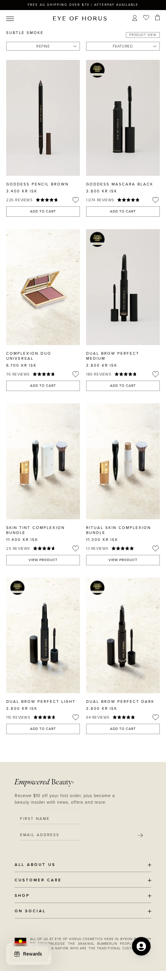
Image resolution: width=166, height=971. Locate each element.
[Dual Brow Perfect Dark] (123, 636)
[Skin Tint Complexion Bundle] (43, 461)
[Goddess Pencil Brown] (43, 118)
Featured (123, 46)
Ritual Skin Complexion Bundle (118, 530)
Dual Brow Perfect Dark (120, 701)
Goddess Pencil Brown (37, 184)
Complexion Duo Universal (28, 356)
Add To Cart (43, 211)
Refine (43, 46)
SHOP (22, 896)
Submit (140, 835)
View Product (43, 560)
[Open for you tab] (141, 946)
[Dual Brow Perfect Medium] (123, 287)
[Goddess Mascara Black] (123, 118)
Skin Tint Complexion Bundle (35, 530)
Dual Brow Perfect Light (41, 701)
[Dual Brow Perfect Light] (43, 636)
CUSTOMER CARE (38, 880)
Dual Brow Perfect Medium (112, 356)
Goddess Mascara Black (119, 184)
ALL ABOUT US (35, 865)
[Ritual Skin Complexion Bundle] (123, 461)
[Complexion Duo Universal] (43, 287)
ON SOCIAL (30, 911)
